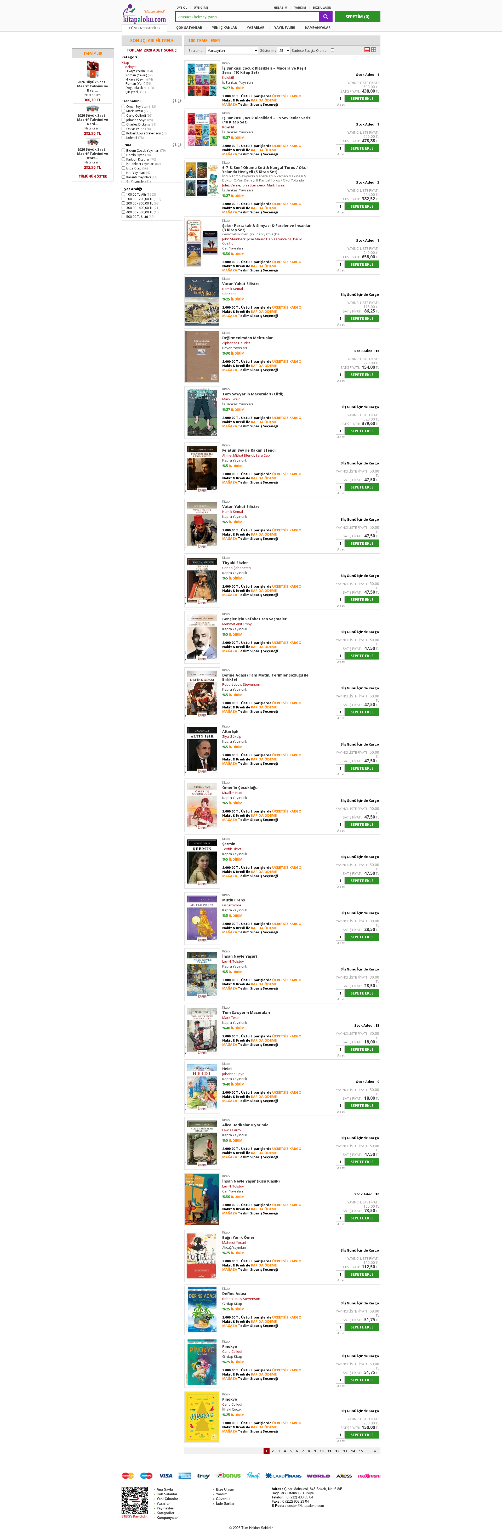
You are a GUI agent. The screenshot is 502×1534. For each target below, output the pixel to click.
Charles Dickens (141, 124)
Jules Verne (231, 185)
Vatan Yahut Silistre (241, 283)
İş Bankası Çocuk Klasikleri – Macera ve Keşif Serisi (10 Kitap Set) (264, 70)
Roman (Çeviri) (139, 75)
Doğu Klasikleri (140, 88)
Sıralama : (196, 50)
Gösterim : (268, 50)
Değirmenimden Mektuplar (247, 337)
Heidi (227, 1068)
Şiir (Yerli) (136, 92)
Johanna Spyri (139, 120)
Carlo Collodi (139, 115)
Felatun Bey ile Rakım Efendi (249, 450)
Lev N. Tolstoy (233, 961)
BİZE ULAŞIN (322, 7)
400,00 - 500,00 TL (142, 212)
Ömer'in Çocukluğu (240, 787)
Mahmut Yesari (234, 1242)
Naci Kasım (92, 95)
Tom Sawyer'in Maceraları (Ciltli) (252, 393)
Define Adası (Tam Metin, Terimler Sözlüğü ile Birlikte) (265, 677)
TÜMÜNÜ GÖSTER (93, 176)
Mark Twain (138, 111)
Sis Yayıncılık (138, 181)
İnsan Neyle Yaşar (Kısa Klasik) (251, 1181)
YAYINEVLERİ (284, 27)
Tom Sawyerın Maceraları (246, 1012)
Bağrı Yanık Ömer (238, 1237)
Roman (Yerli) (138, 83)
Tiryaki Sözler (235, 562)
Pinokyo (229, 1346)
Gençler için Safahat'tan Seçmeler (254, 618)
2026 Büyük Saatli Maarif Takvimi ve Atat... (92, 153)
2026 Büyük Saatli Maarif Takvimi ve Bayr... (92, 86)
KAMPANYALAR (317, 27)
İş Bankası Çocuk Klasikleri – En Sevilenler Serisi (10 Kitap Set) (266, 119)
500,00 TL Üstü (140, 216)
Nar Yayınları (138, 173)
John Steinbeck (253, 185)
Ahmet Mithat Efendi (238, 455)
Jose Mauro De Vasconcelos (269, 239)
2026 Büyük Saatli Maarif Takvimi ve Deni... (92, 119)
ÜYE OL (181, 7)
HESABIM (280, 7)
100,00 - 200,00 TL (143, 199)
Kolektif (135, 137)
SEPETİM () (357, 17)
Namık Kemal (232, 288)
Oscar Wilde (138, 129)
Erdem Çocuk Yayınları (146, 150)
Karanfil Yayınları (141, 177)
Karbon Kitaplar (141, 159)
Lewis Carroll (232, 1130)
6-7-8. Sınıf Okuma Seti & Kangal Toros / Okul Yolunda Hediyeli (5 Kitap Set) (264, 174)
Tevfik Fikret (231, 848)
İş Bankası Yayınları (143, 164)
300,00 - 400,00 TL (142, 208)
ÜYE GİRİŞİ (201, 7)
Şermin (228, 843)
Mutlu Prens (233, 899)
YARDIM (300, 7)
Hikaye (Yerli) (139, 71)
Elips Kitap (137, 168)
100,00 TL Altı (141, 194)
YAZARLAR (255, 27)
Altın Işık (230, 731)
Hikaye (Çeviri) (139, 79)
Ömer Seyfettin (141, 106)
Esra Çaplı (263, 455)
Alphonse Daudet (236, 342)
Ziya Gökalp (231, 736)
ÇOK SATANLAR (189, 27)
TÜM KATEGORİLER (145, 28)
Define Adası (234, 1293)
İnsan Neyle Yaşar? (240, 956)
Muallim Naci (232, 792)
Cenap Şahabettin (236, 567)
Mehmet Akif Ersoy (237, 624)
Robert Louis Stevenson (146, 133)
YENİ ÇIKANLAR (224, 27)
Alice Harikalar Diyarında (245, 1124)
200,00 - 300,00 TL (142, 203)
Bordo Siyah (138, 155)
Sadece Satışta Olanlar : (310, 50)
